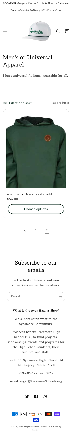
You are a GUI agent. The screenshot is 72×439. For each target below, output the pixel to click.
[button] (5, 31)
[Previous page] (25, 230)
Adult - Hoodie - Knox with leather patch (30, 194)
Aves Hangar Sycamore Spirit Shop (34, 427)
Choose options (36, 209)
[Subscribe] (60, 296)
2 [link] (47, 230)
